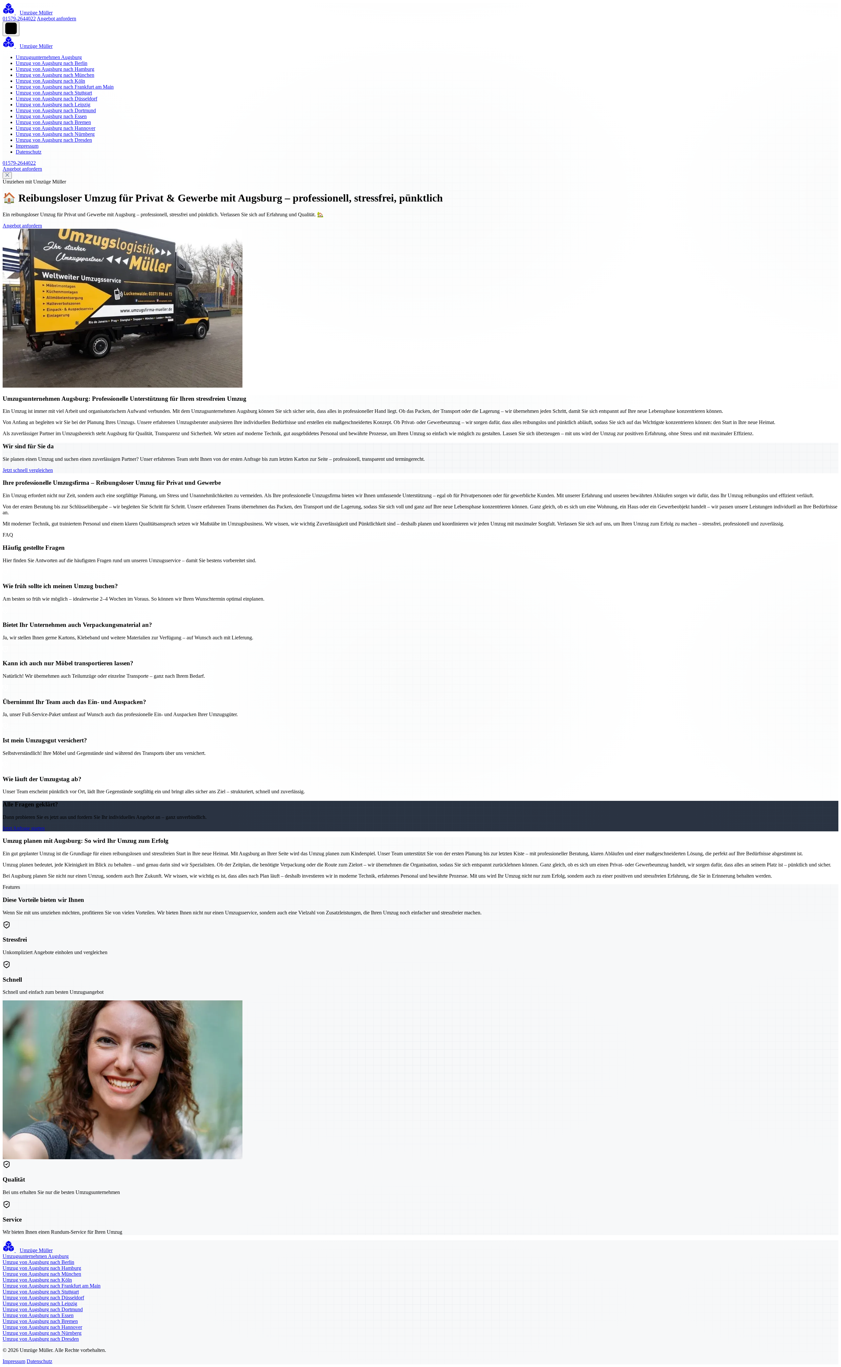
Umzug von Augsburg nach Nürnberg (55, 134)
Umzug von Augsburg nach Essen (51, 116)
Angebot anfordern (56, 18)
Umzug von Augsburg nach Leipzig (53, 104)
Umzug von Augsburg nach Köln (50, 81)
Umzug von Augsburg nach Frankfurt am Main (65, 87)
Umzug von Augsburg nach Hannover (55, 128)
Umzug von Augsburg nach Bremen (53, 122)
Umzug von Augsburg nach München (55, 75)
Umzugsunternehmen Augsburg (49, 57)
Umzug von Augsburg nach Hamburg (55, 69)
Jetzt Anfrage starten (24, 828)
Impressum (27, 146)
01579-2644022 (19, 18)
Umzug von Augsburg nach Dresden (54, 140)
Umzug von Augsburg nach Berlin (51, 63)
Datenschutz (28, 152)
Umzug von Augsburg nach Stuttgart (54, 93)
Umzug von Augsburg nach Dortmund (56, 110)
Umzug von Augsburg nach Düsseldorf (56, 98)
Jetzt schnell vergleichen (28, 470)
